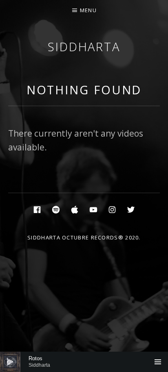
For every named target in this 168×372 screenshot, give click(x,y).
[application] (84, 362)
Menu (88, 10)
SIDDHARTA (84, 46)
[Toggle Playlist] (157, 361)
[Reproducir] (10, 361)
